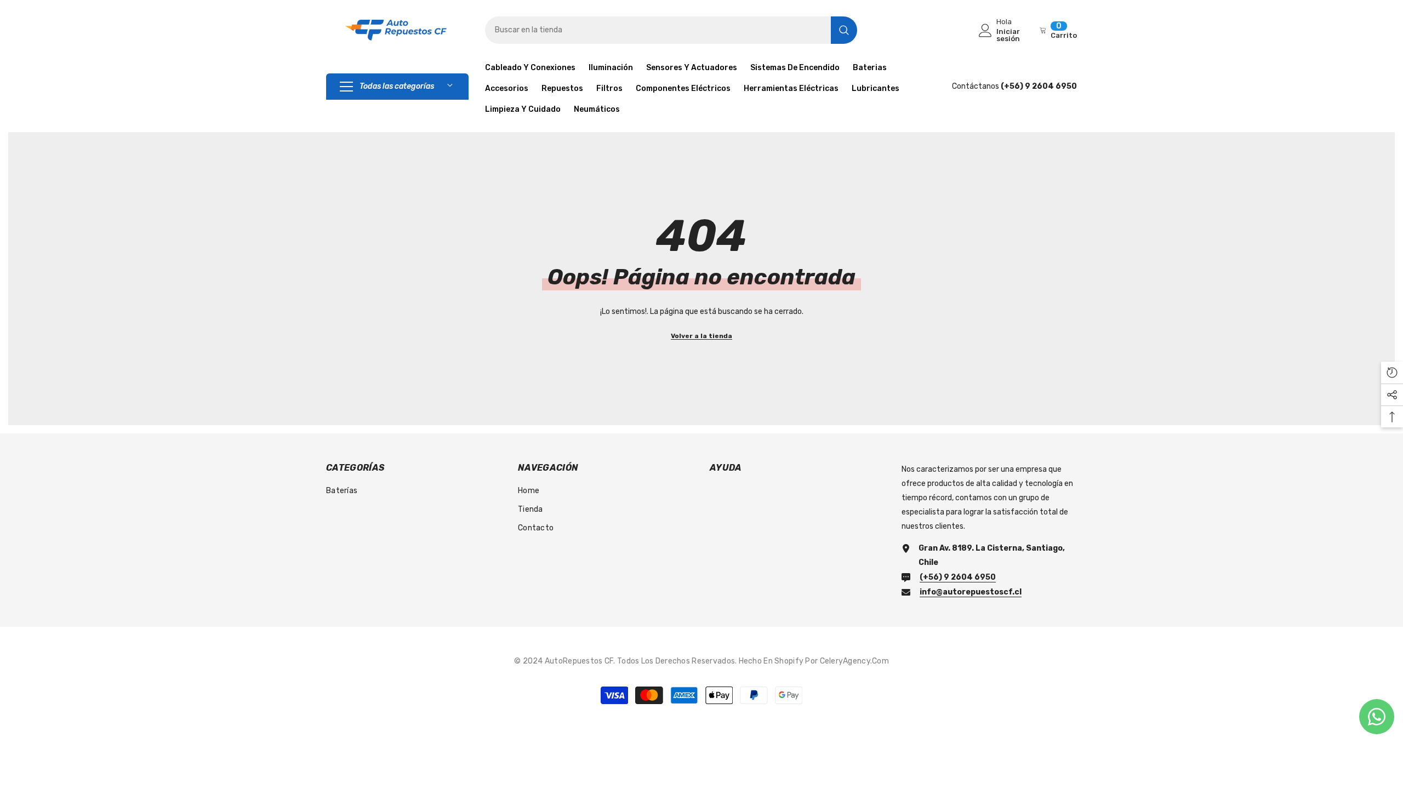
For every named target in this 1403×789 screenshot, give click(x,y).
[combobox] (658, 30)
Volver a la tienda (701, 336)
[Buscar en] (671, 30)
